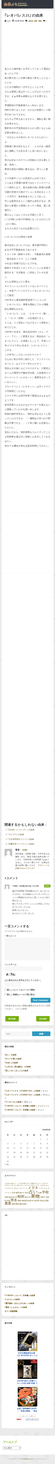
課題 (47, 1200)
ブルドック (17, 1188)
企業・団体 (38, 21)
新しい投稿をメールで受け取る (21, 995)
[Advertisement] (27, 45)
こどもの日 (21, 1183)
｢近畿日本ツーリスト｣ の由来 (21, 844)
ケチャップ (9, 1185)
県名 (14, 1200)
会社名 (30, 21)
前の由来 (12, 1019)
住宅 (13, 1193)
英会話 (42, 1200)
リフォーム (43, 1188)
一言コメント (10, 936)
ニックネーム (10, 964)
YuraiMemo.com (27, 1459)
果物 (35, 1196)
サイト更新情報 (11, 1311)
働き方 (21, 1193)
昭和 (21, 1196)
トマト (37, 1185)
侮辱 (17, 1193)
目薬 (8, 1200)
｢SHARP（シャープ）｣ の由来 (21, 830)
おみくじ (13, 1183)
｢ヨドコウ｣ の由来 (16, 834)
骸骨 (25, 1204)
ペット (24, 1188)
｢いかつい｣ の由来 (12, 1299)
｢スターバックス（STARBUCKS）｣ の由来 (22, 1091)
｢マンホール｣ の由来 (13, 1102)
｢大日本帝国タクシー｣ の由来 (21, 839)
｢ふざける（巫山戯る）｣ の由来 (18, 1067)
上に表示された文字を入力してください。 (23, 980)
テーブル (30, 1185)
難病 (21, 1204)
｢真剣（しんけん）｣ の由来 (16, 1307)
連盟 (13, 1204)
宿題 (6, 1197)
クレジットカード (41, 1183)
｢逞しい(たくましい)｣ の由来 (16, 1071)
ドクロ (42, 1185)
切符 (26, 1193)
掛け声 (14, 1197)
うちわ (7, 1183)
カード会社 (30, 1183)
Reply (47, 886)
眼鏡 (19, 1200)
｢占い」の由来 (10, 1055)
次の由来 (43, 1019)
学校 (45, 1192)
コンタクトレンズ (20, 1185)
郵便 (17, 1204)
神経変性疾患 (27, 1200)
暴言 (26, 1197)
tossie (9, 21)
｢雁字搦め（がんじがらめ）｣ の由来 (19, 1303)
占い (33, 1191)
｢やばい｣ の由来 (11, 1063)
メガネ (33, 1188)
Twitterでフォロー (27, 868)
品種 (40, 1193)
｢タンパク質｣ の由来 (13, 1059)
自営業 (36, 1200)
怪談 (10, 1197)
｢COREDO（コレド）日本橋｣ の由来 (20, 1106)
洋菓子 (42, 1197)
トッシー (41, 1106)
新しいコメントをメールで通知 (21, 990)
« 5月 (7, 1164)
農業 (8, 1203)
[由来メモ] (16, 6)
